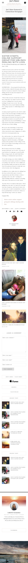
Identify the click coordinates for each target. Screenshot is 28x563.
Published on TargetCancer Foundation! (15, 443)
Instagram (14, 547)
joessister (15, 223)
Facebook (10, 545)
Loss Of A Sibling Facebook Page (13, 324)
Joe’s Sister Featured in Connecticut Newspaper (18, 413)
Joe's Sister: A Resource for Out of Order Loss (14, 1)
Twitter (19, 545)
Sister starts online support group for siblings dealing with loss (14, 202)
